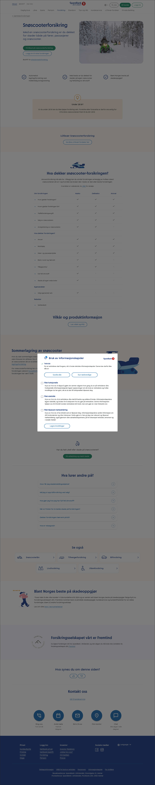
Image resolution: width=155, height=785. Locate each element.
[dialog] (77, 392)
